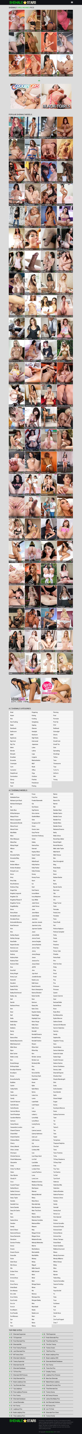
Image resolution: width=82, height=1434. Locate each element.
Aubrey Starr (14, 960)
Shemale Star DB (18, 1365)
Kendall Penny (36, 1037)
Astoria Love (14, 948)
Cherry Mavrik (14, 1146)
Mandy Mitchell (36, 1194)
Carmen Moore (15, 1111)
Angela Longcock (15, 893)
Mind (33, 1278)
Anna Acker (14, 912)
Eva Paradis (14, 1313)
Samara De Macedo (59, 1025)
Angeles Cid (14, 896)
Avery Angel (14, 973)
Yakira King (56, 1278)
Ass (11, 719)
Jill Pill (34, 967)
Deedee (12, 1223)
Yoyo (54, 1300)
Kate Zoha (35, 1009)
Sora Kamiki (57, 1092)
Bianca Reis (14, 1037)
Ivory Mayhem (36, 896)
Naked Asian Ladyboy (53, 1382)
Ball (11, 999)
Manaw (34, 1191)
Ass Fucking (14, 722)
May (33, 1230)
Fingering (35, 712)
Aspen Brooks (14, 944)
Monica (34, 1294)
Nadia (33, 1310)
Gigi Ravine (35, 810)
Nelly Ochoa (57, 836)
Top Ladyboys (17, 1388)
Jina (33, 970)
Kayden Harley (36, 1012)
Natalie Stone (57, 826)
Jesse (34, 957)
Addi (11, 794)
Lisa (33, 1153)
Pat (54, 925)
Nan (33, 1319)
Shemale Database (19, 1368)
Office (34, 770)
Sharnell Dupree (58, 1073)
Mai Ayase (35, 1188)
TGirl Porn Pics (50, 1351)
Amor (12, 874)
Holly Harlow (36, 864)
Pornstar (56, 719)
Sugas (55, 1101)
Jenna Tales (36, 948)
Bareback (13, 728)
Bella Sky (13, 1025)
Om (54, 900)
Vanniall (55, 1207)
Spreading (56, 751)
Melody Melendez (37, 1242)
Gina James (35, 813)
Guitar (34, 839)
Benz (12, 1034)
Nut (54, 880)
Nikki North (56, 852)
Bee (11, 1009)
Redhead (56, 728)
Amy (11, 877)
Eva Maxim (13, 1310)
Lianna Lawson (36, 1130)
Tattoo (55, 757)
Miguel (34, 1265)
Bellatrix (12, 1028)
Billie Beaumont (15, 1044)
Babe (12, 725)
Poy (54, 983)
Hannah (34, 848)
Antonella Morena (16, 922)
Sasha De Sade (58, 1053)
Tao (54, 1130)
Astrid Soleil (14, 951)
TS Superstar (17, 1337)
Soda (55, 1085)
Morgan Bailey (36, 1300)
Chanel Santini (14, 1137)
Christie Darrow (15, 1156)
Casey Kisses (14, 1124)
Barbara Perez (15, 1005)
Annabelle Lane (15, 916)
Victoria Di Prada (58, 1226)
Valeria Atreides (58, 1191)
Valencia (56, 1182)
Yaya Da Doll (57, 1290)
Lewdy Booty (36, 1124)
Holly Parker (35, 868)
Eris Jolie (13, 1294)
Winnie (55, 1271)
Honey (34, 874)
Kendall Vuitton (36, 1041)
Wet (54, 776)
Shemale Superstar (19, 1334)
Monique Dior (36, 1297)
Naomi (55, 797)
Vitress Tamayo (58, 1239)
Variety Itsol (57, 1210)
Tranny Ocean (50, 1348)
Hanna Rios (35, 845)
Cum (11, 767)
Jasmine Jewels (37, 922)
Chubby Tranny (51, 1371)
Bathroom (13, 731)
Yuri (54, 1310)
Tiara (55, 1149)
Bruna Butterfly (15, 1079)
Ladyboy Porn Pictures (53, 1375)
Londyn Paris (36, 1169)
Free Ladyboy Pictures (20, 1392)
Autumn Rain (14, 964)
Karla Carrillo (36, 996)
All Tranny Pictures (52, 1395)
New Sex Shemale (52, 1378)
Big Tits (12, 744)
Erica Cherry (14, 1284)
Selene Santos (57, 1063)
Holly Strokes (36, 871)
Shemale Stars (50, 1432)
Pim (54, 960)
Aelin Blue (13, 810)
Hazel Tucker (36, 855)
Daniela (12, 1201)
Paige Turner (57, 903)
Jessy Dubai (35, 964)
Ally (11, 852)
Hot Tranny (16, 1405)
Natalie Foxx (57, 820)
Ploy (54, 970)
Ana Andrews (14, 884)
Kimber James (36, 1057)
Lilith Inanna (35, 1140)
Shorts (55, 735)
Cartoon (12, 1121)
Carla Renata (14, 1108)
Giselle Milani (36, 816)
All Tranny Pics (50, 1405)
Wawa (55, 1252)
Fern (11, 1326)
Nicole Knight (57, 842)
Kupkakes (35, 1079)
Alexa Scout (14, 826)
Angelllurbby (14, 906)
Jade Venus (35, 906)
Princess (56, 989)
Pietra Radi (56, 957)
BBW (11, 735)
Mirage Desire (36, 1284)
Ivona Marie (35, 893)
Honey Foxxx (36, 877)
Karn (33, 999)
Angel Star (13, 890)
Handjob (34, 731)
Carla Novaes (14, 1105)
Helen (33, 858)
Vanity (55, 1204)
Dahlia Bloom (14, 1188)
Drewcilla (13, 1255)
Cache (12, 1085)
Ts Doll (55, 1175)
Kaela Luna (35, 980)
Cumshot (13, 770)
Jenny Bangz (36, 954)
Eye (11, 1319)
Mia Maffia (35, 1255)
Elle (11, 1268)
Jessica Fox (35, 960)
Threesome (57, 763)
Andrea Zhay (14, 887)
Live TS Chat (50, 1409)
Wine (54, 1268)
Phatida (55, 954)
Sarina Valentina (58, 1050)
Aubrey (12, 954)
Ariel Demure (14, 925)
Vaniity (55, 1201)
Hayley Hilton (36, 852)
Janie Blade (35, 916)
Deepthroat (14, 773)
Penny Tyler (57, 951)
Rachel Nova (57, 1005)
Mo (33, 1290)
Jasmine (34, 919)
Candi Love (13, 1095)
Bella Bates (13, 1021)
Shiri (54, 1082)
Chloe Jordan (14, 1149)
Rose (54, 1009)
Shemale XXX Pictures (20, 1375)
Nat (54, 807)
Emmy (12, 1281)
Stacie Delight (57, 1098)
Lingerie (34, 757)
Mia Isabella (35, 1252)
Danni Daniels (14, 1207)
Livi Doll (34, 1159)
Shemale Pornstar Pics (53, 1385)
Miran (33, 1287)
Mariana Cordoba (37, 1220)
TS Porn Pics (17, 1371)
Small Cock (56, 741)
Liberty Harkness (37, 1133)
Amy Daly (13, 880)
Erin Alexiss (14, 1290)
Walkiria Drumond (58, 1249)
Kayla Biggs (35, 1015)
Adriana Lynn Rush (16, 800)
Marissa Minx (36, 1223)
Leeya (34, 1111)
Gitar (33, 820)
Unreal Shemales (18, 1402)
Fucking (34, 719)
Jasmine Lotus (36, 925)
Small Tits (56, 744)
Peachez (56, 944)
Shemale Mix (17, 1344)
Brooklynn (13, 1073)
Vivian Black (57, 1242)
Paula (55, 938)
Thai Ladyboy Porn (19, 1416)
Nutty (55, 884)
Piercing (55, 712)
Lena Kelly (35, 1117)
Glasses (34, 728)
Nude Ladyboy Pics (19, 1412)
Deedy (12, 1226)
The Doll (55, 1146)
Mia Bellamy (36, 1249)
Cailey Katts (14, 1089)
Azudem (13, 983)
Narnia (55, 803)
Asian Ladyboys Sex (19, 1382)
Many (33, 1198)
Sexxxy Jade (57, 1069)
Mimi (33, 1274)
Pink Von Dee (57, 964)
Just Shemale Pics (19, 1351)
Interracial (35, 741)
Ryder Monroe (57, 1018)
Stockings (56, 754)
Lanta (33, 1098)
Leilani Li (34, 1114)
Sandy (55, 1034)
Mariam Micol (36, 1217)
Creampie (13, 763)
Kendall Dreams (37, 1034)
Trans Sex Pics (50, 1368)
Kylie (33, 1085)
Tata (54, 1133)
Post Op (55, 722)
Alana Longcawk (15, 820)
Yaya (54, 1287)
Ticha (55, 1156)
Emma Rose (14, 1278)
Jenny (34, 951)
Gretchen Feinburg (37, 836)
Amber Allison (14, 864)
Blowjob (12, 754)
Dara (11, 1217)
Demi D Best (14, 1230)
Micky (33, 1262)
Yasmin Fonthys (58, 1284)
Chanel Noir (14, 1133)
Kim (33, 1053)
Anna (12, 909)
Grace (34, 826)
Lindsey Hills (35, 1149)
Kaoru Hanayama (37, 989)
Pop (54, 980)
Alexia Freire (14, 829)
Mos (33, 1303)
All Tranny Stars (18, 1354)
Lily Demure (35, 1146)
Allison (12, 848)
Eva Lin (12, 1306)
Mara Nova (35, 1201)
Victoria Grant (57, 1230)
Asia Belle (13, 941)
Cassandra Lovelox (16, 1127)
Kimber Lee (35, 1060)
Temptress (56, 1140)
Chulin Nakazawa (15, 1159)
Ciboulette (13, 1162)
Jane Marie (35, 912)
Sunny (55, 1105)
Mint (33, 1281)
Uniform (55, 773)
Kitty (33, 1069)
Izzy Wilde (35, 900)
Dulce (12, 1258)
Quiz (54, 999)
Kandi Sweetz (36, 986)
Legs (33, 754)
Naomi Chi (56, 800)
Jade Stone (35, 903)
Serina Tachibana (58, 1066)
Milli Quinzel (35, 1271)
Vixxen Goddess (58, 1246)
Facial (12, 783)
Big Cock (13, 741)
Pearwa (55, 948)
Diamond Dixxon (15, 1233)
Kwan (33, 1082)
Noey (54, 871)
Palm (55, 906)
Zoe (54, 1316)
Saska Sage (57, 1057)
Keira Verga (35, 1021)
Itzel (33, 887)
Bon (11, 1060)
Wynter (55, 1274)
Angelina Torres (15, 903)
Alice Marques (14, 839)
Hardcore (35, 735)
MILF (33, 763)
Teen (54, 760)
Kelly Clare (35, 1025)
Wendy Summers (58, 1255)
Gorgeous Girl (36, 823)
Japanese (35, 744)
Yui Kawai (56, 1303)
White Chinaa (57, 1262)
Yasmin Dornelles (58, 1281)
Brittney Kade (14, 1066)
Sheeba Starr (57, 1076)
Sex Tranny (49, 1365)
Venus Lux (56, 1214)
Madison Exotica (37, 1182)
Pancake (56, 909)
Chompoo (13, 1153)
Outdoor (34, 776)
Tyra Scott (56, 1178)
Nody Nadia (56, 868)
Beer (11, 1012)
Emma (12, 1274)
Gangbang (35, 722)
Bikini (12, 747)
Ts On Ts (56, 770)
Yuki (54, 1306)
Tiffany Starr (57, 1162)
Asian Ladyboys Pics (52, 1354)
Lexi (33, 1127)
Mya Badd (35, 1306)
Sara (54, 1044)
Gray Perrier (35, 832)
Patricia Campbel (58, 932)
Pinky (55, 967)
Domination (14, 776)
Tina (54, 1166)
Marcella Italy (36, 1204)
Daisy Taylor (14, 1198)
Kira (33, 1066)
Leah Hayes (35, 1105)
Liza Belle (35, 1162)
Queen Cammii (58, 996)
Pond (55, 973)
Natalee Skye (57, 810)
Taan (54, 1117)
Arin (11, 928)
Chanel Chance (15, 1130)
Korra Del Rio (36, 1073)
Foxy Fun (34, 797)
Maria (33, 1214)
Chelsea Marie (14, 1140)
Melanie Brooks (37, 1239)
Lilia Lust (34, 1137)
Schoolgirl (56, 731)
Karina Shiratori (37, 993)
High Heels (35, 738)
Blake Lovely (14, 1057)
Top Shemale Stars (19, 1385)
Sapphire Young (58, 1041)
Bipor (12, 1050)
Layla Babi (35, 1101)
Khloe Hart (35, 1047)
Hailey (34, 842)
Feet (11, 786)
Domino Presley (15, 1242)
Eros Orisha (14, 1297)
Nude (33, 767)
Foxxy (33, 794)
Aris (11, 932)
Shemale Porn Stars (52, 1412)
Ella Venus (13, 1265)
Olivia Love (56, 896)
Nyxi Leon (56, 890)
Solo (54, 747)
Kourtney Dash (36, 1076)
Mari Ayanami (36, 1207)
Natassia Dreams (58, 829)
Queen (55, 993)
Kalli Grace (35, 983)
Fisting (34, 715)
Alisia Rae (13, 842)
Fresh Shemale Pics (52, 1337)
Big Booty (13, 738)
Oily (54, 893)
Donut (12, 1246)
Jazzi (33, 932)
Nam (33, 1316)
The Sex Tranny (51, 1344)
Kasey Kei (35, 1005)
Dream (12, 1249)
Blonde (12, 751)
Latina (34, 751)
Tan (54, 1124)
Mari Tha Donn (36, 1210)
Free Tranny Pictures (19, 1348)
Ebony (12, 779)
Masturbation (36, 760)
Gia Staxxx (35, 807)
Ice (33, 884)
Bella (11, 1018)
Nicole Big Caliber (58, 839)
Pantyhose (35, 783)
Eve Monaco (14, 1316)
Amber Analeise (15, 868)
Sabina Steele (57, 1021)
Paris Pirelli (56, 922)
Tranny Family (50, 1416)
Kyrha (33, 1092)
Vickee (55, 1220)
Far (11, 1322)
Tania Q (55, 1127)
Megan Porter (36, 1233)
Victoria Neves (57, 1233)
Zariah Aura (57, 1313)
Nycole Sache (57, 887)
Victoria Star (57, 1236)
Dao (11, 1214)
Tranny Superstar (18, 1361)
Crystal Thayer (15, 1185)
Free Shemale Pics (19, 1341)
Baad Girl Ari (14, 986)
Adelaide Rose (14, 797)
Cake (12, 1092)
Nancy (34, 1326)
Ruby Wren (56, 1012)
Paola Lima (56, 912)
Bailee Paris (14, 989)
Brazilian (13, 757)
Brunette (13, 760)
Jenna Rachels (36, 944)
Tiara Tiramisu (57, 1153)
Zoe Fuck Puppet (58, 1319)
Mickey (34, 1258)
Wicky (55, 1265)
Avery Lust (13, 976)
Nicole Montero (58, 845)
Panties (34, 779)
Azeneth (13, 980)
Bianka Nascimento (16, 1041)
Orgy (33, 773)
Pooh (55, 976)
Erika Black (13, 1287)
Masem (34, 1226)
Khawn (34, 1044)
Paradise (56, 916)
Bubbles (12, 1082)
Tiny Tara (56, 1169)
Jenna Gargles (36, 941)
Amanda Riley (14, 858)
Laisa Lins (35, 1095)
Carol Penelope (15, 1114)
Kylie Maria (35, 1089)
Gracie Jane (35, 829)
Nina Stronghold (58, 861)
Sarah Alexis (57, 1047)
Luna (33, 1175)
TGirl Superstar (51, 1334)
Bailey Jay (13, 996)
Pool (54, 715)
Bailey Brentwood (15, 993)
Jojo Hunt (35, 973)
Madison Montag (37, 1185)
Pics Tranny (17, 1395)
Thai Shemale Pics (52, 1341)
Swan (55, 1111)
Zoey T (55, 1322)
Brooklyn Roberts (15, 1069)
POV (54, 725)
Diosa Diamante (15, 1236)
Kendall (34, 1031)
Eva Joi (12, 1303)
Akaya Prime (14, 816)
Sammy (55, 1031)
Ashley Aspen (14, 935)
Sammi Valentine (58, 1028)
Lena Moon (35, 1121)
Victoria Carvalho (58, 1223)
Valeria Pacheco (58, 1194)
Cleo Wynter (14, 1175)
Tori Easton (56, 1172)
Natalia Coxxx (57, 816)
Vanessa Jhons (58, 1198)
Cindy (12, 1166)
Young (55, 779)
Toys (54, 767)
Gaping (34, 725)
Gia (33, 803)
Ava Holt (13, 970)
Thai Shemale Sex (52, 1388)
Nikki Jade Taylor (58, 848)
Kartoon (34, 1002)
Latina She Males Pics (53, 1399)
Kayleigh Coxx (36, 1018)
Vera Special (57, 1217)
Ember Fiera (14, 1271)
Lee (33, 1108)
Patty (55, 935)
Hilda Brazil (35, 861)
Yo (54, 1294)
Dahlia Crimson (15, 1191)
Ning (54, 864)
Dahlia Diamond (15, 1194)
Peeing (34, 786)
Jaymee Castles (37, 928)
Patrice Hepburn (58, 928)
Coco (12, 1182)
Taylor (55, 1137)
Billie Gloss (13, 1047)
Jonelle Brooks (36, 976)
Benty (12, 1031)
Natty (55, 832)
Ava (11, 967)
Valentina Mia (57, 1185)
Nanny (55, 794)
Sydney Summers (59, 1114)
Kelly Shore (35, 1028)
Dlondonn (13, 1239)
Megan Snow (36, 1236)
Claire (12, 1172)
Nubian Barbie (57, 877)
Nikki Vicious (57, 855)
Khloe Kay (35, 1050)
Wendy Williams (58, 1258)
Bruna (12, 1076)
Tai (54, 1121)
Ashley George (15, 938)
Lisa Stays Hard (37, 1156)
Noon (55, 874)
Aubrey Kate (14, 957)
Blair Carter (13, 1053)
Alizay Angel (14, 845)
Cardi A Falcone (15, 1101)
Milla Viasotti (36, 1268)
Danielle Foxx (14, 1204)
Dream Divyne (14, 1252)
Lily (33, 1143)
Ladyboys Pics (17, 1409)
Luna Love (35, 1178)
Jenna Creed (36, 938)
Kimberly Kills (36, 1063)
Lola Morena (36, 1166)
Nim (54, 858)
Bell (11, 1015)
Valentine (56, 1188)
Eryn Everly (13, 1300)
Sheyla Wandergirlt (59, 1079)
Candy (12, 1098)
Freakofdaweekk (37, 800)
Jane (33, 909)
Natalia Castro (57, 813)
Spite (55, 1095)
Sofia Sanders (57, 1089)
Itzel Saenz (35, 890)
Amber (12, 861)
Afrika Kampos (15, 813)
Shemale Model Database (54, 1361)
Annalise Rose (14, 919)
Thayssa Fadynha (58, 1143)
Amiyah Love (14, 871)
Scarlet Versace (58, 1060)
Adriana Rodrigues (16, 803)
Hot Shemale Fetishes (53, 1402)
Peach (55, 941)
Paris (54, 919)
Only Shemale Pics (19, 1378)
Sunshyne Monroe (59, 1108)
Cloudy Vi (13, 1178)
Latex (33, 747)
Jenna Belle (35, 935)
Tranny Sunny (50, 1392)
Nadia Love (35, 1313)
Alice (11, 836)
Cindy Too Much (15, 1169)
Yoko (54, 1297)
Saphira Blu (56, 1037)
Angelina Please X (16, 900)
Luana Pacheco (37, 1172)
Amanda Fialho (15, 855)
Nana (33, 1322)
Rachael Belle (57, 1002)
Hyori (33, 880)
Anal (11, 712)
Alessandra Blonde (16, 823)
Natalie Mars (57, 823)
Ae (11, 807)
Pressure (56, 986)
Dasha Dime (14, 1220)
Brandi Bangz (14, 1063)
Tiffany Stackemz (59, 1159)
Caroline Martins (15, 1117)
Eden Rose (13, 1262)
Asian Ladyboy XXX (52, 1358)
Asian (12, 715)
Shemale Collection (19, 1358)
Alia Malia (13, 832)
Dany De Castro (15, 1210)
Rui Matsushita (58, 1015)
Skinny (55, 738)
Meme (34, 1246)
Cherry (12, 1143)
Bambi (12, 1002)
